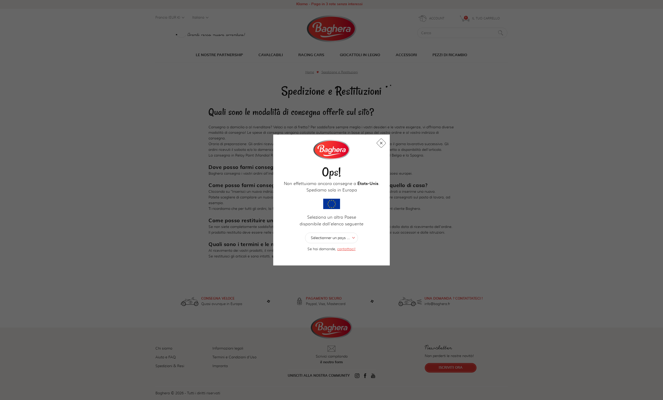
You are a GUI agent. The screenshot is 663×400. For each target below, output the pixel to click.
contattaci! (346, 249)
